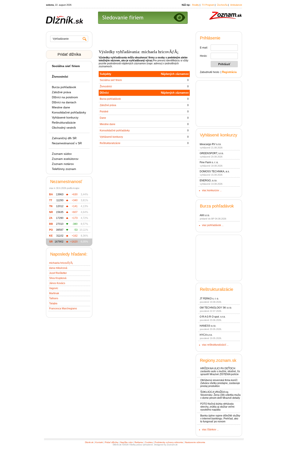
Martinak (54, 293)
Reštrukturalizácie (64, 122)
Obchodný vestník (64, 127)
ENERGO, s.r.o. (208, 180)
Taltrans (53, 298)
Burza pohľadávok (64, 87)
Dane (103, 117)
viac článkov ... (210, 429)
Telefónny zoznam (64, 169)
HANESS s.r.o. (208, 325)
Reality (195, 5)
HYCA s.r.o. (206, 334)
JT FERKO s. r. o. (209, 298)
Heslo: (203, 55)
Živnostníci (106, 86)
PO (51, 229)
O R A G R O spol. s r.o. (213, 316)
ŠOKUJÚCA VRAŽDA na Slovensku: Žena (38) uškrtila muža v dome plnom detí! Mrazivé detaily (220, 395)
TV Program (208, 5)
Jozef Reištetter (58, 273)
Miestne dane (61, 107)
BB (51, 223)
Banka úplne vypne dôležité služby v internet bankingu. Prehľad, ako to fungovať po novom (220, 418)
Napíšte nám (126, 442)
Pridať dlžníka (69, 54)
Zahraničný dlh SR (64, 138)
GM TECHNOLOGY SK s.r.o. (216, 307)
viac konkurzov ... (212, 190)
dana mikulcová (58, 268)
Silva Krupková (57, 278)
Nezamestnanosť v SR (67, 143)
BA (51, 194)
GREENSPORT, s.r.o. (212, 153)
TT (50, 200)
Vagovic (53, 288)
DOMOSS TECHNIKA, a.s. (215, 171)
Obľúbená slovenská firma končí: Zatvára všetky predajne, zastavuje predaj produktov (220, 383)
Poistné (104, 111)
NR (51, 212)
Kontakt (99, 442)
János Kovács (57, 283)
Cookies (149, 442)
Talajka (53, 303)
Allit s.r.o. (205, 215)
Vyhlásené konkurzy (65, 117)
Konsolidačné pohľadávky (69, 112)
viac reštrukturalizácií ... (215, 344)
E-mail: (204, 47)
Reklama (139, 442)
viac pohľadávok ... (212, 225)
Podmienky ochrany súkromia (169, 442)
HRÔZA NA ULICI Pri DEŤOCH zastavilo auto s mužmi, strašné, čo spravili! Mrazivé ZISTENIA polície (220, 371)
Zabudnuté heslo (209, 72)
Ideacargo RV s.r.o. (210, 144)
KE (51, 235)
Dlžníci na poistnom (65, 97)
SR (51, 241)
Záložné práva (61, 92)
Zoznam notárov (63, 164)
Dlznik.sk (89, 442)
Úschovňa (222, 5)
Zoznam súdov (62, 153)
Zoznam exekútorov (65, 158)
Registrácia (229, 72)
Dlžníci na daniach (64, 102)
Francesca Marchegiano (63, 308)
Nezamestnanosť (66, 181)
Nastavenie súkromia (195, 442)
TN (50, 206)
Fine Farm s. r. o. (209, 162)
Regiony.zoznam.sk (218, 360)
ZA (50, 218)
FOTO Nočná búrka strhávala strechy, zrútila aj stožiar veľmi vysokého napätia (217, 406)
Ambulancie (236, 5)
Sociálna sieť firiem (111, 80)
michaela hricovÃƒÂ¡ (61, 262)
